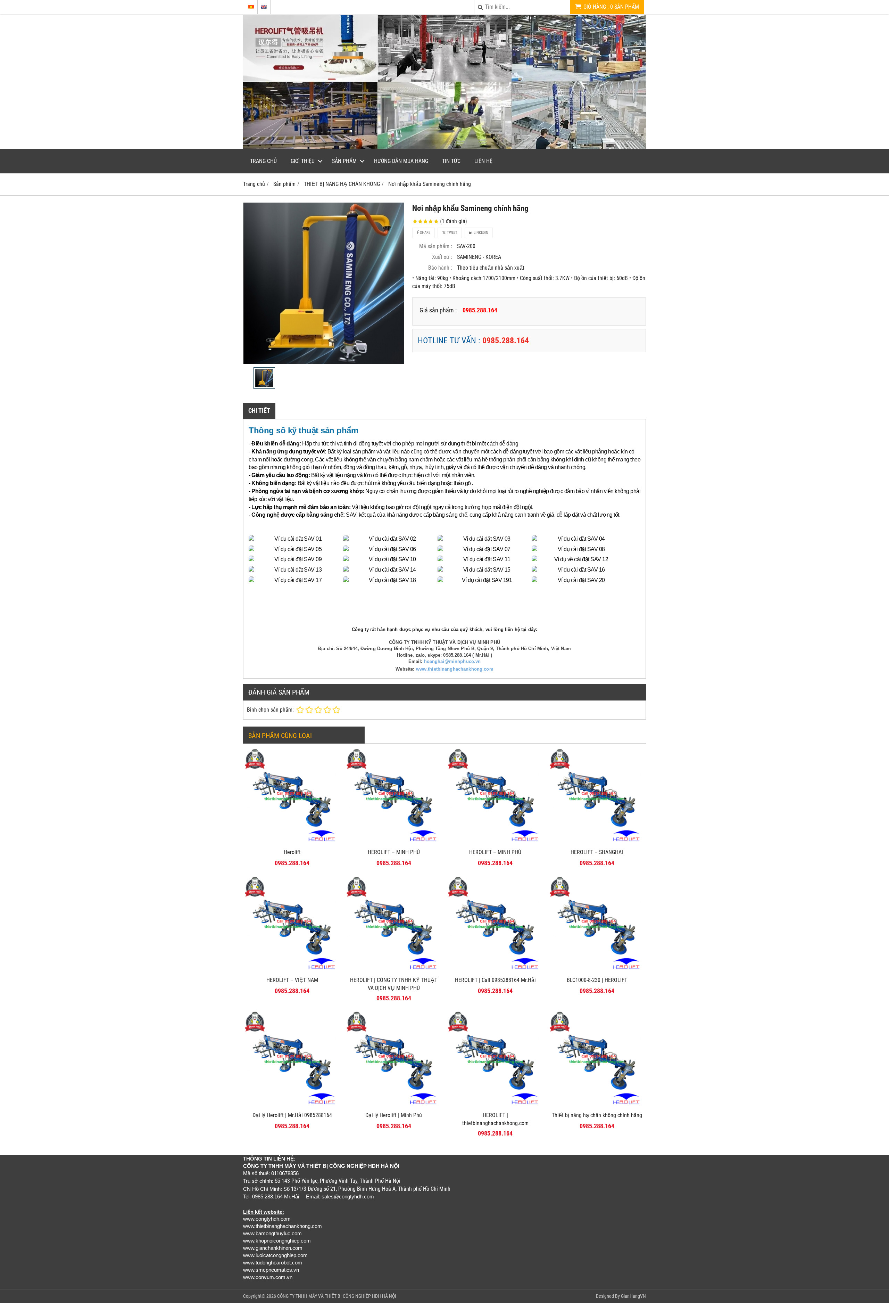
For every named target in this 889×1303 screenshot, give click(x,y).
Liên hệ (483, 161)
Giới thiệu (303, 161)
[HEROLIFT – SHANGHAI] (597, 843)
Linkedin (480, 232)
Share (424, 232)
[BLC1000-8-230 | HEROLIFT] (597, 971)
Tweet (451, 232)
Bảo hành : (440, 267)
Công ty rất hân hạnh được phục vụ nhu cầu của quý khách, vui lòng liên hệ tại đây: (444, 629)
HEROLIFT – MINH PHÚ (394, 852)
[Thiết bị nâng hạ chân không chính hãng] (597, 1106)
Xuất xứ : (442, 257)
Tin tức (451, 161)
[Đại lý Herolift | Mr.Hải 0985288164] (292, 1106)
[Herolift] (292, 843)
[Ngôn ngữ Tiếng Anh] (264, 7)
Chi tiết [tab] (259, 410)
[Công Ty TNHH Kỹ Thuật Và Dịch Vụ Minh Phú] (444, 147)
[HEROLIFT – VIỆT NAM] (292, 971)
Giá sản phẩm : (438, 310)
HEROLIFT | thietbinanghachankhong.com (495, 1119)
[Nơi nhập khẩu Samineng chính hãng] (323, 283)
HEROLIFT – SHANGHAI (597, 852)
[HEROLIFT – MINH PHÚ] (394, 843)
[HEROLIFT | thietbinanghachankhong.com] (495, 1106)
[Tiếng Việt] (251, 7)
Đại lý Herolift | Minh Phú (393, 1115)
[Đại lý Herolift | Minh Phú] (394, 1106)
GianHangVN (633, 1296)
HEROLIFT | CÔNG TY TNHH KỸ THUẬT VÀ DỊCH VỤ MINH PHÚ (393, 984)
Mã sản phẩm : (435, 246)
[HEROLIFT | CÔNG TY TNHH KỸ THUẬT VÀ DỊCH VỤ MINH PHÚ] (394, 971)
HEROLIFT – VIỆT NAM (292, 980)
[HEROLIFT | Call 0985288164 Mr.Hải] (495, 971)
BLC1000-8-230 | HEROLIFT (597, 980)
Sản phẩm (344, 161)
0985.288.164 (505, 340)
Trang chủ (263, 161)
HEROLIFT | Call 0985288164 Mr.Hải (495, 980)
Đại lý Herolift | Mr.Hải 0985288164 (292, 1115)
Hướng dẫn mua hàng (401, 161)
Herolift (292, 852)
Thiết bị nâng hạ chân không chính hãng (597, 1115)
